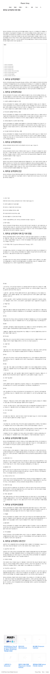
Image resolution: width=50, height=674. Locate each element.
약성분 (10, 7)
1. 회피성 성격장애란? (8, 64)
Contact (47, 672)
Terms (43, 672)
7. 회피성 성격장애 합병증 (9, 74)
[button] (40, 7)
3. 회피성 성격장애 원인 (8, 67)
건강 (26, 7)
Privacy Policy (38, 672)
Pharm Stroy (25, 3)
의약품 (20, 7)
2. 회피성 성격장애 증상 (8, 66)
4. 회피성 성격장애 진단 (8, 69)
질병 (32, 7)
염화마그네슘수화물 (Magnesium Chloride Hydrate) (24, 666)
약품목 (15, 7)
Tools (36, 7)
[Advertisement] (25, 21)
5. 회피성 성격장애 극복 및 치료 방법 (11, 70)
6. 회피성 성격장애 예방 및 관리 (10, 72)
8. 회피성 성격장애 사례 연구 (9, 75)
